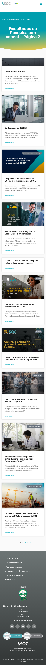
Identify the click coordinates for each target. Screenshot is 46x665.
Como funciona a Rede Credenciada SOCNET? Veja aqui (21, 400)
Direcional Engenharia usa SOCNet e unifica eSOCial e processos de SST (21, 515)
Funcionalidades (12, 563)
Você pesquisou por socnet (15, 19)
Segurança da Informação (16, 571)
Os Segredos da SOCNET (16, 128)
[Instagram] (17, 626)
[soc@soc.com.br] (22, 614)
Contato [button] (9, 580)
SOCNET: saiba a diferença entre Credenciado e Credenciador (20, 232)
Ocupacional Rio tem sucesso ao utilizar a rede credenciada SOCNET (21, 180)
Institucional (10, 558)
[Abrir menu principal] (41, 3)
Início (3, 19)
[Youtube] (28, 626)
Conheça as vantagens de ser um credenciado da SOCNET (20, 305)
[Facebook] (12, 626)
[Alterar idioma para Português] (17, 3)
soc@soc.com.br (23, 616)
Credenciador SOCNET (15, 71)
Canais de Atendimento (15, 606)
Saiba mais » (9, 88)
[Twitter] (23, 626)
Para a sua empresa (13, 567)
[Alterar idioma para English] (15, 3)
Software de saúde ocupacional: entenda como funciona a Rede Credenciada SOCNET (20, 459)
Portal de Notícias (13, 575)
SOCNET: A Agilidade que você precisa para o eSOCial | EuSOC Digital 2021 (22, 358)
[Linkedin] (34, 626)
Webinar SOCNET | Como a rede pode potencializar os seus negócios (21, 262)
